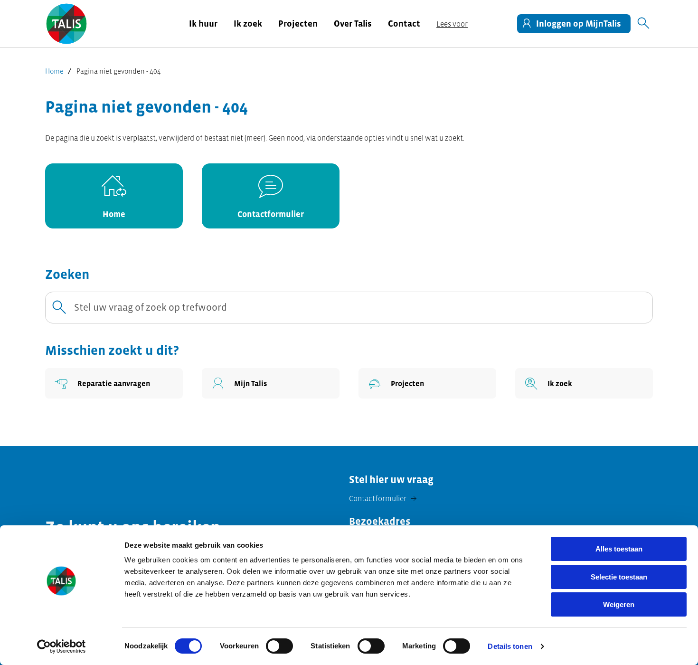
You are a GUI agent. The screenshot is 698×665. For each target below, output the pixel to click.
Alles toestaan (618, 549)
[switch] (279, 646)
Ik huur (203, 23)
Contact (404, 23)
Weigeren (618, 604)
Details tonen (510, 646)
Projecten (298, 23)
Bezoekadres (379, 521)
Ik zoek (248, 23)
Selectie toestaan (619, 577)
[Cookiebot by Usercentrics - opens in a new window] (61, 646)
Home (54, 71)
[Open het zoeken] (643, 23)
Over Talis (353, 23)
